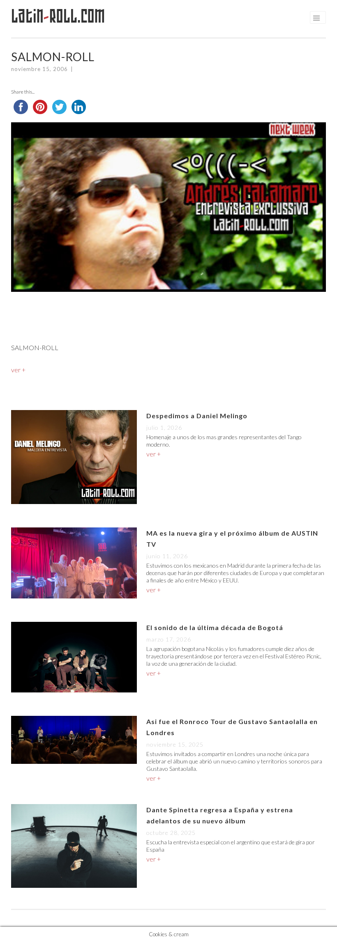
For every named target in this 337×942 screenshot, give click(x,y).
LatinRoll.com (58, 16)
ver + (18, 370)
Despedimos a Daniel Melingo (196, 415)
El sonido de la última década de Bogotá (214, 627)
